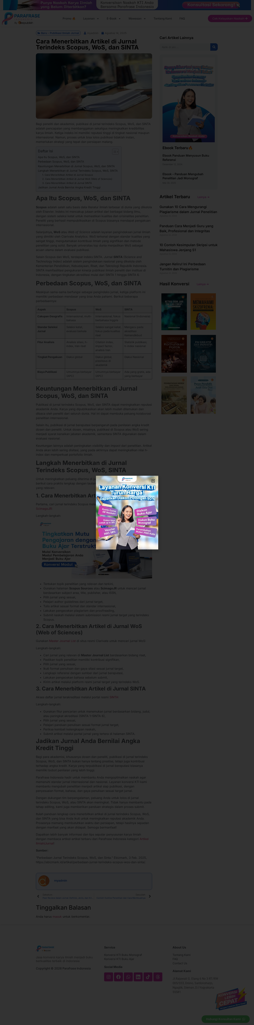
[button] (153, 480)
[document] (127, 512)
